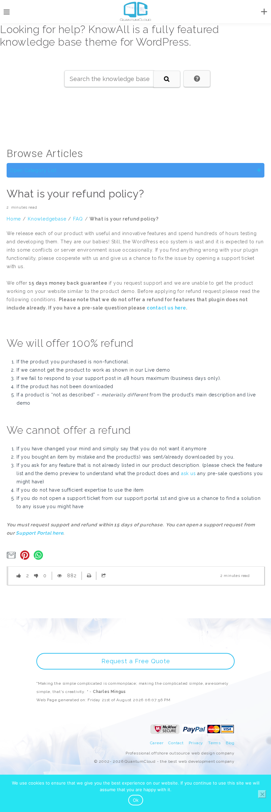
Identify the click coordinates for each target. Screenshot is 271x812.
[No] (262, 794)
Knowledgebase (47, 219)
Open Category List (33, 170)
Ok (135, 800)
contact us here (166, 307)
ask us (188, 473)
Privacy (196, 743)
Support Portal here (39, 533)
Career (157, 743)
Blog (230, 743)
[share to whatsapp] (40, 558)
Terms (214, 743)
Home (14, 219)
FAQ (78, 219)
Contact (176, 743)
